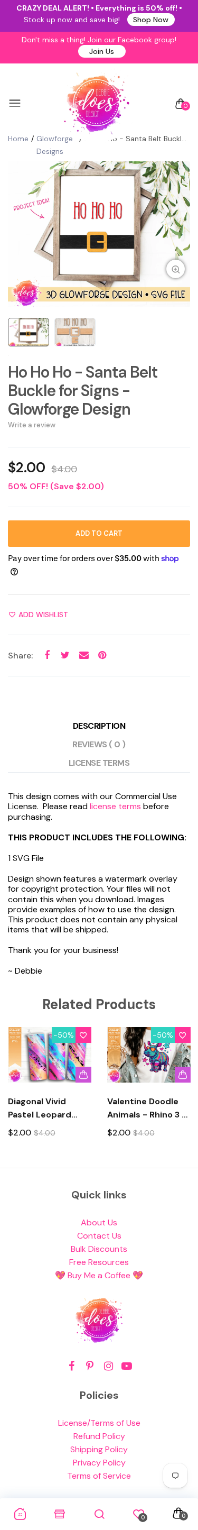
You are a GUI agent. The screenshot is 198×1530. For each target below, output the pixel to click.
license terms (115, 806)
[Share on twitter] (65, 655)
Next (178, 1092)
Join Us (101, 51)
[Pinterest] (90, 1366)
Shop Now (150, 19)
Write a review (31, 424)
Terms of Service (99, 1475)
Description (99, 725)
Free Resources (99, 1262)
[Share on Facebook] (46, 655)
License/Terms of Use (99, 1422)
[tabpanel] (99, 234)
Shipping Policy (99, 1449)
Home (18, 138)
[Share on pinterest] (102, 655)
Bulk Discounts (99, 1248)
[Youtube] (127, 1366)
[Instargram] (108, 1366)
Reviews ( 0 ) (99, 744)
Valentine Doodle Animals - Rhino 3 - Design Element (146, 1108)
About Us (99, 1222)
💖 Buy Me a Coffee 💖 (99, 1275)
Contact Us (99, 1235)
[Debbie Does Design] (96, 103)
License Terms (99, 762)
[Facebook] (71, 1366)
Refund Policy (99, 1436)
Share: (20, 655)
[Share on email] (83, 655)
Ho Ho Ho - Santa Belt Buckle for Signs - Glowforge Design (82, 390)
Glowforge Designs (54, 145)
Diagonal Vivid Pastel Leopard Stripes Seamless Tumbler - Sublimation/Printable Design (49, 1108)
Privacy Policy (99, 1462)
